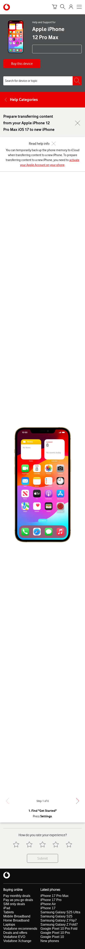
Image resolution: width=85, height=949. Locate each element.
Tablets (8, 912)
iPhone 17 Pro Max (54, 896)
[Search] (62, 7)
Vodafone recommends (20, 928)
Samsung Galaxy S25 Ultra (60, 912)
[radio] (16, 844)
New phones (49, 941)
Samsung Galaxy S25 (56, 916)
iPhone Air (48, 904)
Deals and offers (15, 932)
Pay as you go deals (18, 900)
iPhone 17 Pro (50, 900)
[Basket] (54, 7)
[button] (21, 63)
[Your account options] (70, 7)
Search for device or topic (21, 81)
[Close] (77, 123)
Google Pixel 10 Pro (55, 932)
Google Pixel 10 (52, 937)
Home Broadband (16, 920)
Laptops (9, 924)
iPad (6, 908)
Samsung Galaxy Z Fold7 (59, 924)
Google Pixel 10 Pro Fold (58, 928)
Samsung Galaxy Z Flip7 (58, 920)
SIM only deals (14, 904)
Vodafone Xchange (17, 941)
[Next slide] (77, 801)
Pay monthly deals (16, 896)
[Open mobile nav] (79, 7)
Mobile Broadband (16, 916)
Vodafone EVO (14, 937)
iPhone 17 (47, 908)
